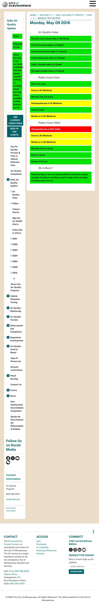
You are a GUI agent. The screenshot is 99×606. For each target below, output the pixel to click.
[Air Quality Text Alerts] (8, 462)
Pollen (15, 203)
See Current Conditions (15, 120)
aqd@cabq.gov (13, 499)
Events (13, 390)
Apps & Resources (16, 359)
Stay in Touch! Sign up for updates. (81, 561)
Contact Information (13, 476)
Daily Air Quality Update (69, 15)
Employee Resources (46, 550)
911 (18, 577)
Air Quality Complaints (16, 172)
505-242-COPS (17, 583)
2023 (15, 250)
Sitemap (40, 553)
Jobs (38, 541)
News (13, 396)
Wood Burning (14, 377)
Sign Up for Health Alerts (17, 221)
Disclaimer (41, 544)
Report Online (10, 574)
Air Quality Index (15, 194)
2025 (15, 261)
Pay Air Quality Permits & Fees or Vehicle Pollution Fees (15, 155)
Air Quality (46, 15)
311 (10, 571)
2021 (14, 238)
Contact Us (16, 384)
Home (33, 15)
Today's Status (16, 211)
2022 (15, 244)
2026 (15, 267)
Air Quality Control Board (15, 349)
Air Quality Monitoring (15, 309)
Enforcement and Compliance (16, 328)
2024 (15, 256)
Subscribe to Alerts (17, 231)
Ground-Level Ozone (16, 368)
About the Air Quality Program (16, 287)
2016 (89, 15)
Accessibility (42, 547)
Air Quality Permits (15, 318)
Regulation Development (16, 339)
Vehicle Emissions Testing (15, 299)
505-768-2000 (22, 571)
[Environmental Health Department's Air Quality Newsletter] (17, 458)
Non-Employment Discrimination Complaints (17, 406)
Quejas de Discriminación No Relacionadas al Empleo (17, 422)
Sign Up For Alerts (14, 131)
